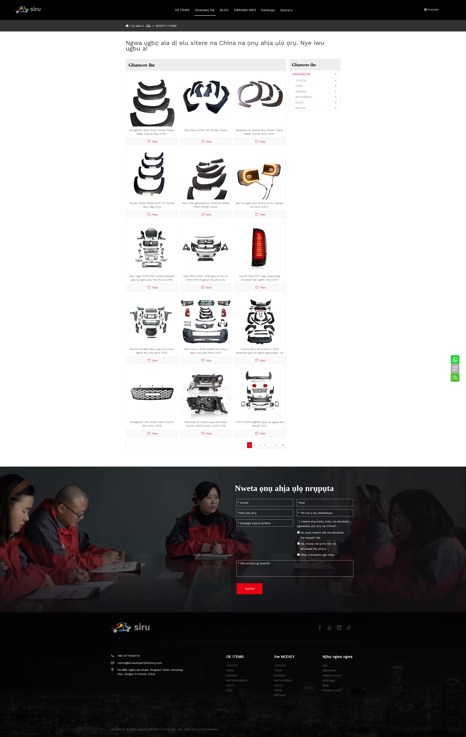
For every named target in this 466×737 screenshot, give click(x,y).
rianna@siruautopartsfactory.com (139, 663)
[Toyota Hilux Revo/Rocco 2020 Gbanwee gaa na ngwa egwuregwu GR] (260, 320)
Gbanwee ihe (205, 10)
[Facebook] (319, 627)
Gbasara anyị (332, 675)
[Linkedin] (339, 627)
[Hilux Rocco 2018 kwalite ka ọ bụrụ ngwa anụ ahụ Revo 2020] (206, 320)
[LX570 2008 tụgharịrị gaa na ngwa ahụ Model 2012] (260, 392)
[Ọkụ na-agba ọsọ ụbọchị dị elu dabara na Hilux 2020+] (260, 174)
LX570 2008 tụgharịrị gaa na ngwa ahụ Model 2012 (259, 424)
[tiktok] (348, 627)
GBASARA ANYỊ (245, 10)
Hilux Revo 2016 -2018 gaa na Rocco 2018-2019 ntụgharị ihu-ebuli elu (205, 278)
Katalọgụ (268, 10)
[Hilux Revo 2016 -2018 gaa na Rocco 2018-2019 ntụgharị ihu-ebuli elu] (206, 247)
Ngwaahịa (329, 670)
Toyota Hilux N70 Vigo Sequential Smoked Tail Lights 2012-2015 (259, 278)
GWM (278, 690)
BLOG (224, 10)
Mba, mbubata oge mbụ (317, 554)
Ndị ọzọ (300, 108)
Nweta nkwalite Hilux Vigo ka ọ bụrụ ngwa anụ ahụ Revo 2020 (151, 351)
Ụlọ (325, 665)
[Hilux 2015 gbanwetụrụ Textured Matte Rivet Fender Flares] (206, 182)
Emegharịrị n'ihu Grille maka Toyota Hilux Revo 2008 (151, 424)
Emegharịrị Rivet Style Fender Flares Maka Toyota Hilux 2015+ (151, 132)
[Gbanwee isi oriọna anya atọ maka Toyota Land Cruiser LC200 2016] (206, 393)
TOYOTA (300, 80)
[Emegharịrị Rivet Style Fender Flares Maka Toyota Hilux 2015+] (152, 109)
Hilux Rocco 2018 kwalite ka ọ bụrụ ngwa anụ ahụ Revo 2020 (205, 351)
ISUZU (299, 102)
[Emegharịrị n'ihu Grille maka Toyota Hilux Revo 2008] (152, 393)
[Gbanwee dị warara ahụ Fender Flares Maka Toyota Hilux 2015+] (260, 95)
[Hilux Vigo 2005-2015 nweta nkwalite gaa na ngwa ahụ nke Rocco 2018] (152, 247)
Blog (326, 685)
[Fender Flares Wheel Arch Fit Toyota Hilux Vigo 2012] (152, 174)
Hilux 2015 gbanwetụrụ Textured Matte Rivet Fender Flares (206, 205)
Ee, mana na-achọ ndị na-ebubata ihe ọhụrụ (318, 546)
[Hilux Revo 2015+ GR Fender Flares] (206, 95)
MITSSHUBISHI (236, 680)
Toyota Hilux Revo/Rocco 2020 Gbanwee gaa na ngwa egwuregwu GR (259, 351)
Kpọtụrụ (286, 10)
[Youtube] (329, 627)
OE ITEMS (182, 10)
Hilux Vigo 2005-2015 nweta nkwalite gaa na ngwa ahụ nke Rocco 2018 (151, 278)
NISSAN (300, 91)
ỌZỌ (229, 690)
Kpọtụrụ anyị (332, 690)
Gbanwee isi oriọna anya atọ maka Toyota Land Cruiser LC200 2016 (206, 424)
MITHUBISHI (303, 97)
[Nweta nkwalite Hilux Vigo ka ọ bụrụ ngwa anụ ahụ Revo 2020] (152, 320)
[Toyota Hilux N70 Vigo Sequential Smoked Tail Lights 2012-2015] (260, 247)
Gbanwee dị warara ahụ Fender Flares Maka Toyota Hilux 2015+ (259, 132)
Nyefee (249, 588)
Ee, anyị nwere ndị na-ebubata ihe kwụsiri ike (321, 535)
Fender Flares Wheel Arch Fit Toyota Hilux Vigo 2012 (151, 205)
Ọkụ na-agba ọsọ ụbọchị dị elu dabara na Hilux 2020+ (259, 205)
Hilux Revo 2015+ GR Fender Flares (205, 130)
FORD (299, 86)
